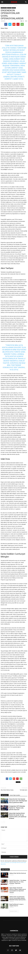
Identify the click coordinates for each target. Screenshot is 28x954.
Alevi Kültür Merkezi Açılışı (7, 790)
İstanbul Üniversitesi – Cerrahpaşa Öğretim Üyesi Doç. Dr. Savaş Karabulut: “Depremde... (17, 882)
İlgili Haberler (5, 795)
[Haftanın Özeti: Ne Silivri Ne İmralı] (4, 875)
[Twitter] (16, 950)
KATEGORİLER (9, 5)
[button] (26, 2)
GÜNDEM (15, 5)
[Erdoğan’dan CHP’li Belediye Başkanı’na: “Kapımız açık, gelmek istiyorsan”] (4, 807)
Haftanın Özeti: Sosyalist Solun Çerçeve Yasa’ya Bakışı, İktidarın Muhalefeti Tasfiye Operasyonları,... (18, 898)
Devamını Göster (13, 911)
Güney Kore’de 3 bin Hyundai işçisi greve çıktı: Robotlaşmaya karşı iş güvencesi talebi (18, 800)
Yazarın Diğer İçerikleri (14, 795)
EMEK (2, 816)
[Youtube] (20, 950)
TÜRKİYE (13, 7)
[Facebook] (7, 950)
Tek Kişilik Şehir (23, 790)
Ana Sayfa (3, 5)
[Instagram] (12, 950)
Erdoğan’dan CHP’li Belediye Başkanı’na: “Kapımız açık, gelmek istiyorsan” (17, 807)
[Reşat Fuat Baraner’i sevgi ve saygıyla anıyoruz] (4, 906)
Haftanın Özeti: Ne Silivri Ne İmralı (17, 873)
